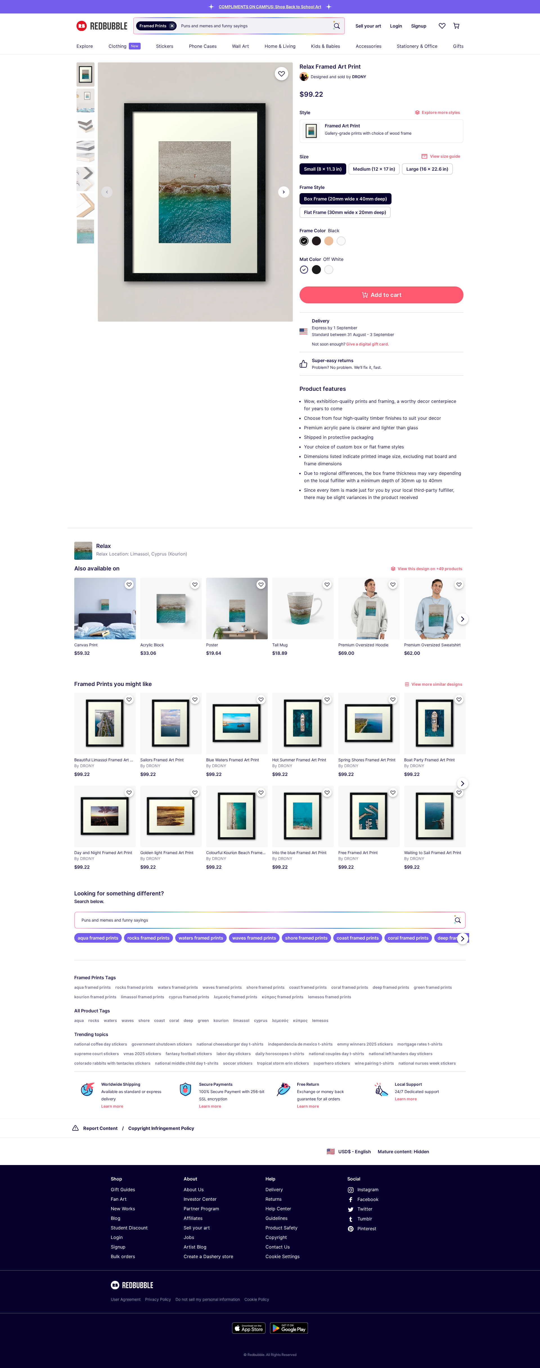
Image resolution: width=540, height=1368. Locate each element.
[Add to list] (281, 73)
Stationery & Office (417, 46)
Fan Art (119, 1199)
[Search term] (336, 25)
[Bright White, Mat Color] (328, 269)
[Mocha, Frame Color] (316, 240)
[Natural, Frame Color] (328, 240)
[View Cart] (457, 26)
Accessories (368, 46)
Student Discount (129, 1228)
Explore (84, 46)
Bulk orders (123, 1256)
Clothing (123, 46)
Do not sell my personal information (208, 1299)
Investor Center (200, 1199)
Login (117, 1237)
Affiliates (193, 1218)
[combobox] (239, 26)
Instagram (368, 1189)
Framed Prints (89, 977)
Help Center (278, 1208)
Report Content (100, 1128)
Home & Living (280, 46)
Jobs (189, 1237)
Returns (274, 1199)
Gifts (458, 46)
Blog (115, 1218)
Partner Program (201, 1208)
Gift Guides (123, 1189)
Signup (118, 1247)
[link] (98, 938)
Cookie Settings (283, 1256)
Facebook (368, 1199)
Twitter (364, 1209)
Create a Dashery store (208, 1256)
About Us (194, 1189)
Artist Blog (195, 1247)
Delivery (274, 1189)
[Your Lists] (442, 26)
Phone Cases (203, 46)
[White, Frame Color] (341, 240)
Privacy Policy (158, 1299)
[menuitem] (84, 46)
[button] (270, 6)
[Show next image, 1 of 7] (283, 192)
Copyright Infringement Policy (161, 1128)
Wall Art (240, 46)
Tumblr (364, 1219)
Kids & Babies (325, 46)
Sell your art (197, 1228)
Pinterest (366, 1228)
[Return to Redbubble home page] (101, 26)
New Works (123, 1208)
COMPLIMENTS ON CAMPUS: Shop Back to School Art (270, 6)
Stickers (164, 46)
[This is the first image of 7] (106, 192)
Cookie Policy (256, 1299)
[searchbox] (270, 920)
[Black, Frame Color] (304, 240)
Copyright (276, 1237)
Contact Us (278, 1247)
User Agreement (126, 1299)
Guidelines (276, 1218)
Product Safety (282, 1228)
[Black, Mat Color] (316, 269)
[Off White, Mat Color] (304, 269)
